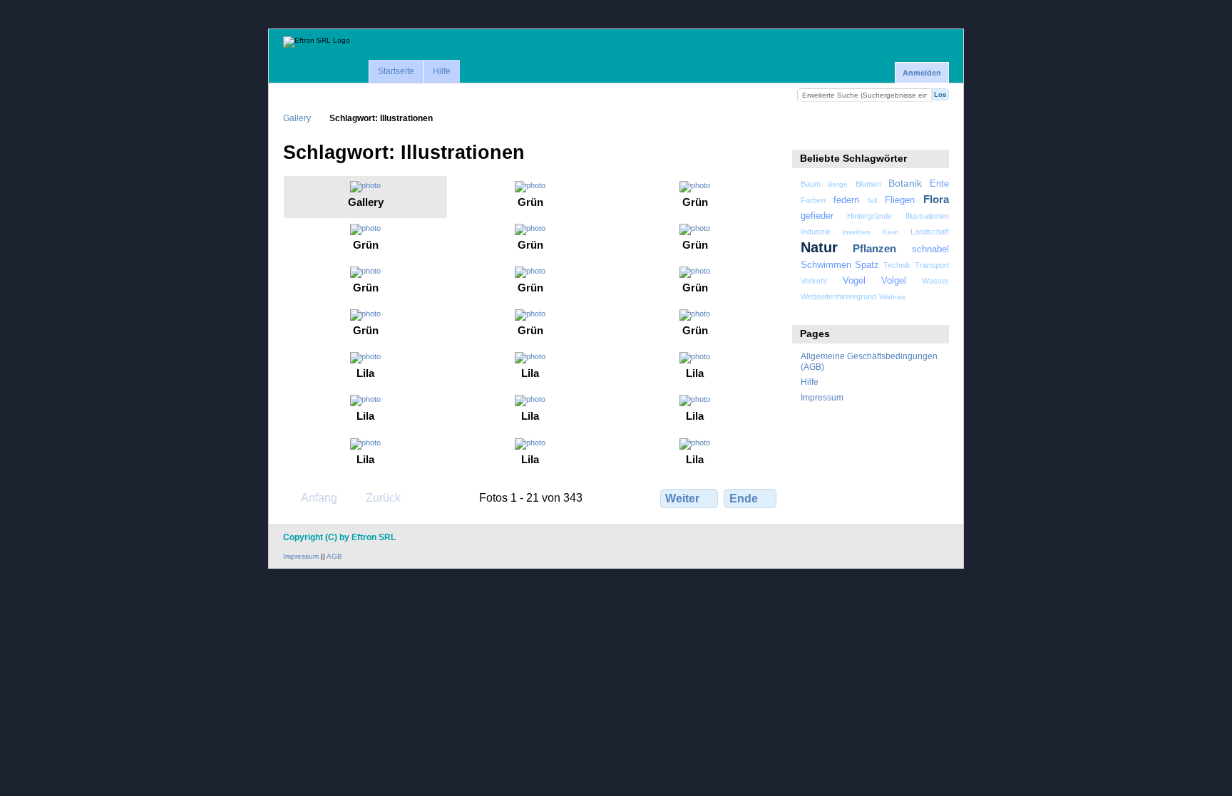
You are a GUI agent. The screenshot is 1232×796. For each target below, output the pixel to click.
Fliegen (900, 200)
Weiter (682, 498)
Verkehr (814, 280)
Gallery (297, 118)
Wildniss (892, 297)
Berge (838, 184)
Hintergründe (869, 216)
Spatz (867, 265)
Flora (936, 199)
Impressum (822, 397)
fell (872, 201)
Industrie (816, 231)
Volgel (893, 281)
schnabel (930, 249)
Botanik (905, 183)
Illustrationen (927, 216)
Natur (819, 247)
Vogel (854, 281)
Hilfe (442, 71)
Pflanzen (874, 248)
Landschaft (929, 231)
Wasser (935, 280)
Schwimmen (826, 265)
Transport (932, 265)
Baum (811, 184)
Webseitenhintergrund (838, 296)
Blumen (868, 184)
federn (846, 200)
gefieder (817, 216)
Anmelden (922, 72)
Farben (813, 200)
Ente (939, 184)
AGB (334, 556)
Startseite (396, 71)
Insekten (856, 232)
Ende (743, 498)
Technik (896, 265)
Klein (891, 232)
